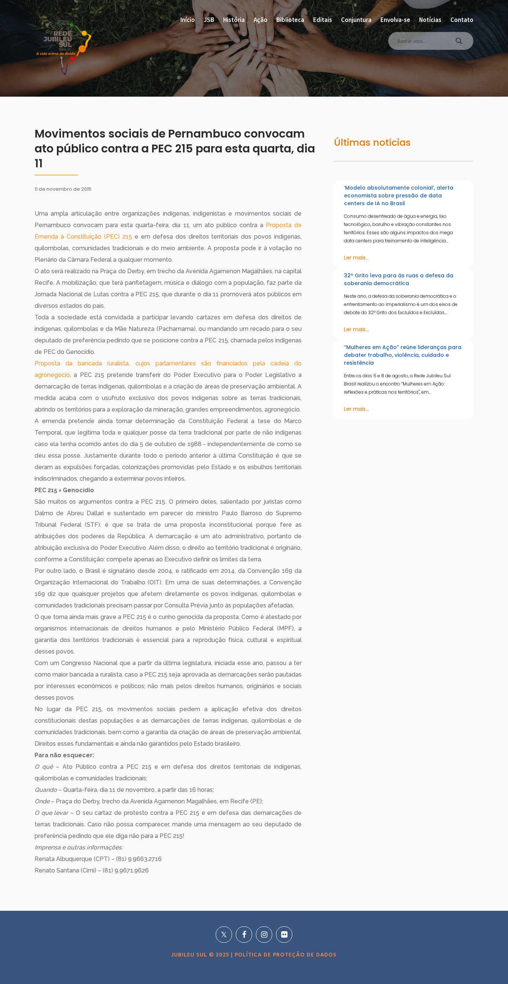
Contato (461, 20)
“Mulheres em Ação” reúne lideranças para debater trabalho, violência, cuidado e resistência (403, 355)
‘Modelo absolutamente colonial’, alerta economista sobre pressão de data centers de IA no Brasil (398, 195)
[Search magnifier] (459, 43)
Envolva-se (395, 20)
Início (187, 20)
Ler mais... (356, 257)
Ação (260, 20)
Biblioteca (290, 20)
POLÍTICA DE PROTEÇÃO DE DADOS (285, 955)
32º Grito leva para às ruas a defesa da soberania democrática (398, 279)
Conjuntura (356, 20)
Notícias (430, 20)
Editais (322, 20)
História (234, 20)
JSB (209, 20)
